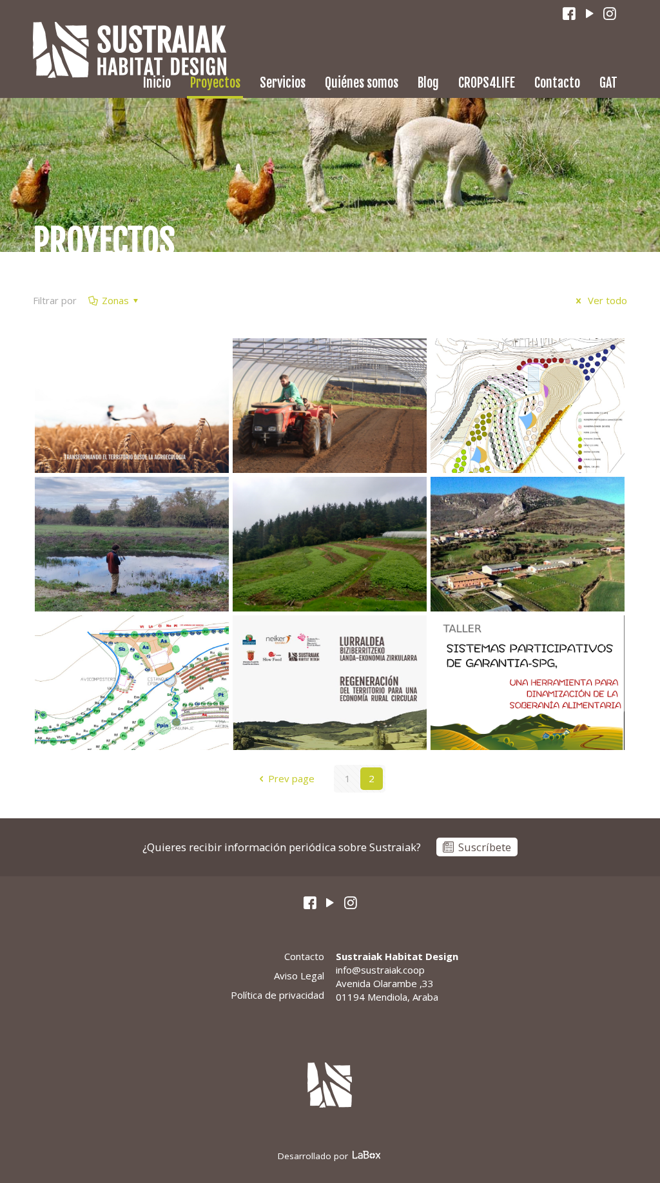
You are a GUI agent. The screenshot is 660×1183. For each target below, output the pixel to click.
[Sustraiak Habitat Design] (129, 50)
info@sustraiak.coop (380, 969)
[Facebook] (569, 13)
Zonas (115, 300)
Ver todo (606, 300)
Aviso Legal (299, 975)
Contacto (304, 956)
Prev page (291, 778)
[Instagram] (610, 13)
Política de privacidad (277, 994)
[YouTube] (589, 13)
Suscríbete (484, 847)
